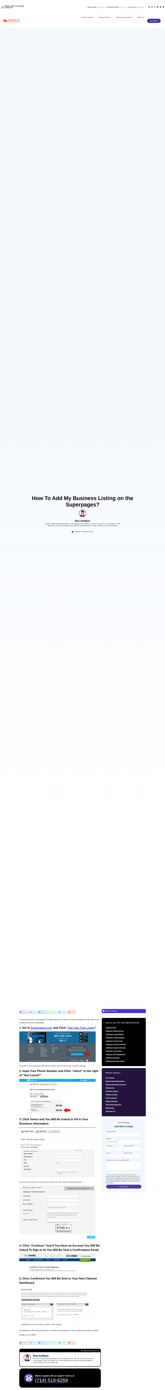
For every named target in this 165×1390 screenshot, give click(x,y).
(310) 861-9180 (122, 7)
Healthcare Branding (112, 1058)
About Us (140, 17)
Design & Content (104, 17)
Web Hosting (110, 1108)
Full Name (109, 1146)
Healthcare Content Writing (115, 1034)
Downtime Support (112, 1091)
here (84, 1066)
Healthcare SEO (111, 1027)
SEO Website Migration (113, 1104)
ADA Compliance (111, 1098)
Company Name (111, 1131)
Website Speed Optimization (115, 1081)
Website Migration (112, 1101)
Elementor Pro (110, 1111)
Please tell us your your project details (117, 1160)
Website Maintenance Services (116, 1084)
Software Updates (112, 1094)
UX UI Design (110, 1078)
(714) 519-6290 (101, 7)
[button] (24, 1012)
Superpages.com (41, 1027)
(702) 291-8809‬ (140, 7)
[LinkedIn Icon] (160, 7)
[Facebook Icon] (149, 7)
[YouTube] (152, 7)
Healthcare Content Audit (114, 1041)
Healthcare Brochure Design (115, 1061)
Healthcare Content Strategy (115, 1037)
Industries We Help (86, 17)
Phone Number (129, 1146)
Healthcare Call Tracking (114, 1051)
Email (108, 1153)
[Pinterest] (163, 7)
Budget (108, 1138)
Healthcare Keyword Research (116, 1048)
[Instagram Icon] (155, 7)
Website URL (128, 1153)
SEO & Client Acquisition (123, 17)
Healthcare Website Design (115, 1031)
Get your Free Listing (81, 1027)
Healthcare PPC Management (115, 1054)
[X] (158, 7)
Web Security (110, 1088)
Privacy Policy (109, 1183)
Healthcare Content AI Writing (116, 1044)
